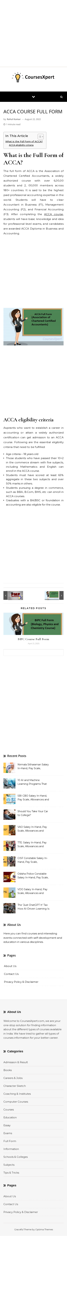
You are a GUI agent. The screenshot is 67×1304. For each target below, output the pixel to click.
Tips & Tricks (11, 1172)
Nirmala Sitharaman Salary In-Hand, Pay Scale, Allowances (33, 767)
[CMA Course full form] (56, 595)
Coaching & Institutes (17, 1093)
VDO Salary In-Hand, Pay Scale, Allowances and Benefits (32, 891)
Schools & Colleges (15, 1156)
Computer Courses (15, 1101)
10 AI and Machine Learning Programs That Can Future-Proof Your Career (32, 782)
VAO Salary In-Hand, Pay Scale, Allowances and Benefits (32, 829)
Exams (7, 1133)
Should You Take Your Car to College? (33, 813)
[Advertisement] (33, 33)
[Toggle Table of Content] (39, 137)
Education (10, 1117)
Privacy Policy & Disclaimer (21, 981)
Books (7, 1070)
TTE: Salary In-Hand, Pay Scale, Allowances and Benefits (32, 845)
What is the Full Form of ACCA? (24, 141)
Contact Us (11, 974)
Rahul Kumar (14, 119)
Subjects (8, 1164)
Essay (6, 1125)
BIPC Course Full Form (33, 639)
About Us (10, 966)
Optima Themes (44, 1229)
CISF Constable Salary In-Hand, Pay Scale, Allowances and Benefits (33, 860)
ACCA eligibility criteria (21, 145)
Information (11, 1149)
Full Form (9, 1141)
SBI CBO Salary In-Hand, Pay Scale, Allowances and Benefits (33, 798)
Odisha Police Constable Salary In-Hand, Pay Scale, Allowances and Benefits (33, 876)
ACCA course (53, 214)
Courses (8, 1109)
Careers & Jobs (13, 1078)
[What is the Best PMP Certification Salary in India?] (11, 595)
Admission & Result (15, 1062)
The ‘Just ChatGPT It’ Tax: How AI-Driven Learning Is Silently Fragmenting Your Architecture (33, 907)
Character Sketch (14, 1085)
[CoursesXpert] (33, 78)
